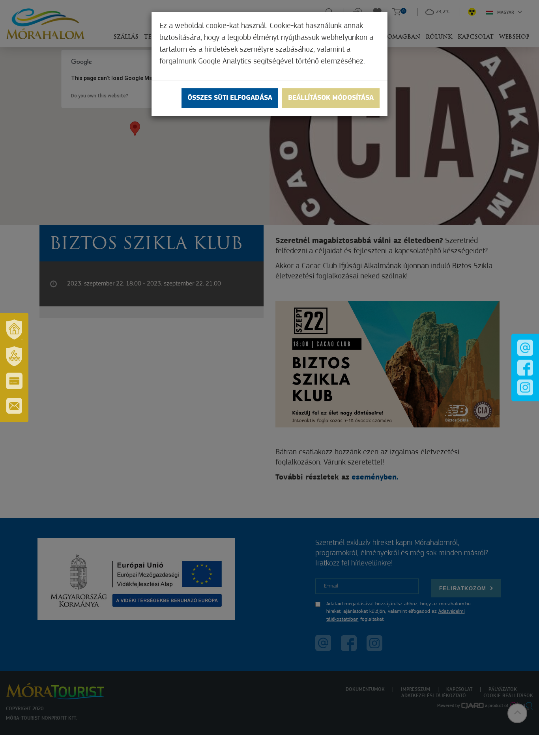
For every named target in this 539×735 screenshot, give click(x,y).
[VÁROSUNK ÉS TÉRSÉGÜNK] (14, 329)
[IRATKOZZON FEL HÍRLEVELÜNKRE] (14, 405)
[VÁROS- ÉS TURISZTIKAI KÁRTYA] (14, 381)
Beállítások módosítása (331, 98)
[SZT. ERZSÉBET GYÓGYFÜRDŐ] (14, 356)
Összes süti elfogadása (229, 98)
